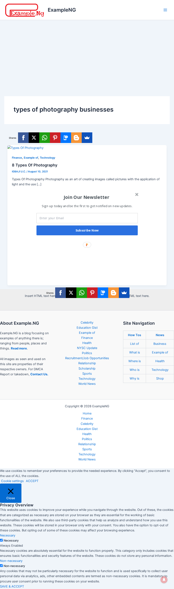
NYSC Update (87, 348)
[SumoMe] (87, 137)
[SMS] (65, 137)
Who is (135, 370)
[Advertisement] (87, 52)
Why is (134, 378)
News (160, 335)
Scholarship (87, 368)
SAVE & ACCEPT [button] (12, 586)
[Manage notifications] (164, 579)
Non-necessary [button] (11, 561)
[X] (34, 137)
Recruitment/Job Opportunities (87, 358)
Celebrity (87, 322)
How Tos (134, 335)
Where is (134, 361)
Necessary (11, 540)
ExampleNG (62, 10)
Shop (160, 378)
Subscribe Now (87, 230)
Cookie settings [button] (12, 481)
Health (87, 343)
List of (134, 344)
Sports (87, 374)
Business (159, 344)
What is (134, 352)
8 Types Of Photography (35, 165)
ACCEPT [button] (32, 481)
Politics (87, 353)
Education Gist (87, 328)
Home (87, 413)
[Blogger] (76, 137)
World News (87, 384)
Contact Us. (39, 374)
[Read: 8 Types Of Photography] (25, 148)
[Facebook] (23, 137)
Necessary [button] (7, 535)
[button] (86, 197)
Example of (31, 157)
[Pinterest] (55, 137)
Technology (47, 157)
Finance (17, 157)
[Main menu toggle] (165, 10)
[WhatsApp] (44, 137)
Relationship (87, 363)
